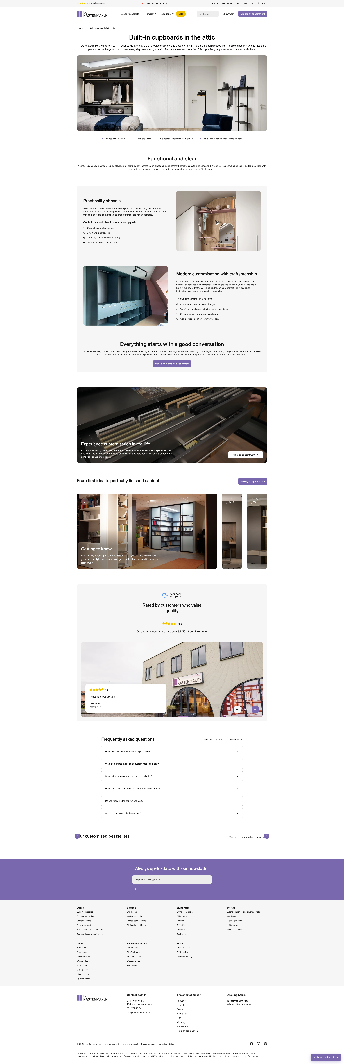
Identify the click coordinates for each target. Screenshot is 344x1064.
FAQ (238, 3)
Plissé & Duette (133, 952)
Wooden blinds (133, 961)
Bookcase (181, 934)
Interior (150, 13)
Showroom (228, 13)
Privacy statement (130, 1044)
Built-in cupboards (85, 912)
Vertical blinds (133, 965)
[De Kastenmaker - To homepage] (92, 14)
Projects (214, 3)
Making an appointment (253, 13)
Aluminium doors (84, 956)
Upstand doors (83, 978)
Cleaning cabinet (234, 921)
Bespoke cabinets (130, 13)
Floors (180, 943)
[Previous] (77, 836)
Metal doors (82, 947)
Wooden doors (83, 961)
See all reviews (197, 631)
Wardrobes (132, 912)
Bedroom (132, 907)
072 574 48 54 (134, 1008)
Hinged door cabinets (136, 921)
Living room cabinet (185, 912)
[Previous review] (237, 709)
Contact (181, 1009)
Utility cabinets (233, 925)
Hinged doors (83, 974)
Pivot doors (82, 965)
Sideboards (182, 916)
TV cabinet (182, 925)
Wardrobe (231, 916)
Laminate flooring (184, 956)
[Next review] (255, 709)
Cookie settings (148, 1044)
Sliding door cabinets (86, 916)
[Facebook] (251, 1043)
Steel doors (82, 952)
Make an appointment (244, 454)
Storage (231, 907)
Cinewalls (181, 929)
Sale (181, 13)
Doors (80, 943)
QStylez (172, 1044)
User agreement (112, 1044)
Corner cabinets (84, 921)
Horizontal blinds (134, 956)
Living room (183, 907)
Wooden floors (183, 947)
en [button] (262, 3)
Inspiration (227, 3)
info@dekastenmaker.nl (138, 1012)
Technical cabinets (235, 929)
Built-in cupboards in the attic (90, 929)
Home (80, 28)
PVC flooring (182, 952)
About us (166, 13)
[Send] (135, 889)
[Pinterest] (265, 1043)
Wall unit (180, 921)
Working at (249, 3)
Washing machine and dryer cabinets (243, 912)
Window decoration (137, 943)
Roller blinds (132, 947)
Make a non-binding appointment (172, 363)
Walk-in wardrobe (134, 916)
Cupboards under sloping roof (90, 934)
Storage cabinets (84, 925)
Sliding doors (82, 970)
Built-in (80, 907)
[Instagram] (258, 1043)
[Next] (266, 836)
